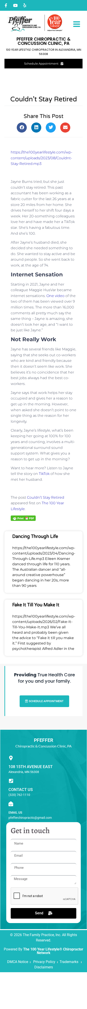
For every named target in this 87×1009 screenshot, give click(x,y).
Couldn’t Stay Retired (45, 497)
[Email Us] (10, 804)
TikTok (44, 474)
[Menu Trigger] (76, 23)
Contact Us (20, 789)
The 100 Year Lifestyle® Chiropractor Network (53, 951)
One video (55, 296)
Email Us (15, 812)
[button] (22, 127)
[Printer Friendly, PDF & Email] (23, 518)
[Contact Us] (10, 781)
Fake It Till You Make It (35, 605)
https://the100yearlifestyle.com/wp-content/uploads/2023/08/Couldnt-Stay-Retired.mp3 (41, 158)
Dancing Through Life (35, 536)
